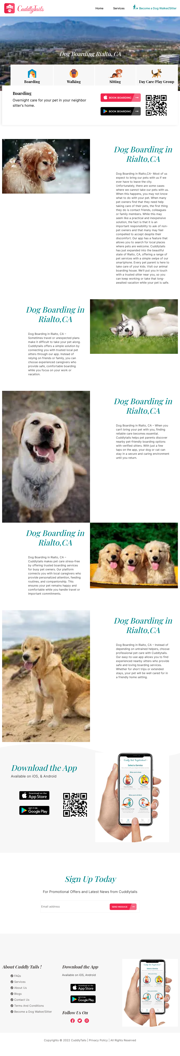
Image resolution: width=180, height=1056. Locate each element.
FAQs (17, 976)
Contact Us (21, 999)
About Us (20, 987)
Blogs (17, 993)
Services (119, 8)
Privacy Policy (98, 1040)
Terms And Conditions (28, 1005)
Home (100, 8)
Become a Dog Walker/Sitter (157, 8)
